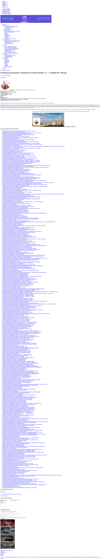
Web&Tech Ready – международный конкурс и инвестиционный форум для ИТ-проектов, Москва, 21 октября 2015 (23, 446)
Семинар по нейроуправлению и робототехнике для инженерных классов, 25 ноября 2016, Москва (21, 363)
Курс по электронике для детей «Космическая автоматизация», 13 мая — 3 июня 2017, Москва (20, 322)
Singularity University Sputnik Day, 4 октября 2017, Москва (13, 297)
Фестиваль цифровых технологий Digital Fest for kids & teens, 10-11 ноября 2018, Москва (19, 227)
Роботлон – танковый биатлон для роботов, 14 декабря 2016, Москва (15, 358)
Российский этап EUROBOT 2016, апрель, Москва (12, 486)
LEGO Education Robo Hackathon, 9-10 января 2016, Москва (13, 423)
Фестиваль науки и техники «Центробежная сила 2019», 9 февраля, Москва (16, 220)
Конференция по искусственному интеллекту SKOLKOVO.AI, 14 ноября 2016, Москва (18, 365)
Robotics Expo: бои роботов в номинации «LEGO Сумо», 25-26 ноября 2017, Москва (18, 284)
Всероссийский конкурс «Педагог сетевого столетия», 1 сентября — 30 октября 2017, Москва (20, 307)
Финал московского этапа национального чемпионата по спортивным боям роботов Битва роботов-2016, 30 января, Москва (25, 421)
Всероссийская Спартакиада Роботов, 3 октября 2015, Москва (14, 453)
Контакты (2, 555)
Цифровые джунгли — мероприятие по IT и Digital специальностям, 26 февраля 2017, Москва (20, 344)
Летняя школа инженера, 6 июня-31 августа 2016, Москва (13, 393)
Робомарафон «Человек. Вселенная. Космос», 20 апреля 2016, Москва (15, 406)
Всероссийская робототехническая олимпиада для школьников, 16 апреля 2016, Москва (18, 407)
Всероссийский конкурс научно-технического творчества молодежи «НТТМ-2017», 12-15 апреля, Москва (22, 331)
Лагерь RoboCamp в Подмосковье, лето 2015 (11, 468)
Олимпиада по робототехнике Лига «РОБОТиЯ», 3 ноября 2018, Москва (16, 228)
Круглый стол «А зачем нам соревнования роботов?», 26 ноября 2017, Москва (17, 283)
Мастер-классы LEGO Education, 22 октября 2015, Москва (13, 445)
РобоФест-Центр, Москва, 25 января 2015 (10, 485)
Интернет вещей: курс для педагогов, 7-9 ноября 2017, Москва (14, 287)
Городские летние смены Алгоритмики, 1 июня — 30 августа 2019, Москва (16, 203)
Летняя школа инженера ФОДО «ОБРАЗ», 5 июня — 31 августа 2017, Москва (17, 319)
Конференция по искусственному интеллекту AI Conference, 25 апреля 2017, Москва (18, 325)
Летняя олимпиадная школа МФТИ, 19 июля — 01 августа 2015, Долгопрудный (17, 460)
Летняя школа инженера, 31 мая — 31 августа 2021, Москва (13, 155)
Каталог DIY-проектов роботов (10, 54)
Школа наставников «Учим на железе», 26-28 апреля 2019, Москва (15, 209)
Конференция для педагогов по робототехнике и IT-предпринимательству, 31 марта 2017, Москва (20, 333)
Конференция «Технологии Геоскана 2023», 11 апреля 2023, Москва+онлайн (16, 133)
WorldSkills (7, 33)
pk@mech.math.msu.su (9, 100)
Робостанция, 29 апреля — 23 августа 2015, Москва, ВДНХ (13, 473)
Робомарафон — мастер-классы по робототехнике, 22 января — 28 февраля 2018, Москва (19, 268)
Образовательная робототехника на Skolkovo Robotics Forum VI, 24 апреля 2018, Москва (19, 250)
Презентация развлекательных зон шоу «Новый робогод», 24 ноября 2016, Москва (18, 364)
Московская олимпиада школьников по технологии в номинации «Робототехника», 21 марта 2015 (20, 478)
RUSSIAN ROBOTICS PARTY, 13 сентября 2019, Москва (13, 187)
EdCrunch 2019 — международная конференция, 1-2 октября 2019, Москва (16, 185)
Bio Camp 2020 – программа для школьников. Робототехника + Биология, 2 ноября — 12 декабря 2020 (21, 161)
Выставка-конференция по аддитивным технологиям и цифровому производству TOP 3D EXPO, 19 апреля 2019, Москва (25, 213)
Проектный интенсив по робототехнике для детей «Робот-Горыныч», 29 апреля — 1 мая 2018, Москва (21, 249)
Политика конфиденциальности (75, 557)
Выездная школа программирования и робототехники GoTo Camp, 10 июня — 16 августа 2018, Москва (21, 244)
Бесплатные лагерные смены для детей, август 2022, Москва (14, 140)
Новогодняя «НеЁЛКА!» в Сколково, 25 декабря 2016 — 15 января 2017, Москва (17, 354)
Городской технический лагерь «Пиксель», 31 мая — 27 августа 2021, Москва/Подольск (19, 154)
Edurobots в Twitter (6, 11)
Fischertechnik (7, 61)
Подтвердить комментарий (5, 509)
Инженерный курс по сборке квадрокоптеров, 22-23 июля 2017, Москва (16, 314)
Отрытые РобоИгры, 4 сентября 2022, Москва (11, 138)
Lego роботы (7, 60)
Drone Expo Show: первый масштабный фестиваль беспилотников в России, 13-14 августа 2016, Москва (21, 379)
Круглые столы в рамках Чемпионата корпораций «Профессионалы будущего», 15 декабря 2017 (20, 279)
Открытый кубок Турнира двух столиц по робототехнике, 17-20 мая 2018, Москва (17, 247)
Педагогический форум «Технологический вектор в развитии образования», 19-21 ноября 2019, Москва (21, 177)
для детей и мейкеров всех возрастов (11, 26)
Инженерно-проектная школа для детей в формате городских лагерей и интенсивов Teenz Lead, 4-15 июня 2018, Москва (24, 245)
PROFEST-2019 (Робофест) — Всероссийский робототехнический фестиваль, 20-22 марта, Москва (20, 218)
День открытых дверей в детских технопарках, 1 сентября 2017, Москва (16, 308)
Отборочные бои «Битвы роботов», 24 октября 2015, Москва (14, 444)
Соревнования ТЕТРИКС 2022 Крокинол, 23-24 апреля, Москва (14, 142)
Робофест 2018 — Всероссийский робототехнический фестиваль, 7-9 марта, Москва (18, 262)
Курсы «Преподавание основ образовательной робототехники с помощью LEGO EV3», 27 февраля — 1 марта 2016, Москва (25, 418)
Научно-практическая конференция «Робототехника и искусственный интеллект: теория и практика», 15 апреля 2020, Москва (26, 167)
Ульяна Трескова (7, 75)
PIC (5, 67)
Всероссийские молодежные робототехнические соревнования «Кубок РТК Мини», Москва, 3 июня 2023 (22, 132)
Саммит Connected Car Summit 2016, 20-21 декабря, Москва (13, 356)
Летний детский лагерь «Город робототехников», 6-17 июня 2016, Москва (16, 392)
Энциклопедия (5, 5)
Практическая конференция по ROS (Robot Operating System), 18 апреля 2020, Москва (18, 166)
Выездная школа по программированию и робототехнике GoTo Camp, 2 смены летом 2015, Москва (21, 464)
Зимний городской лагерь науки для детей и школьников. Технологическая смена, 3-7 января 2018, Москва (22, 276)
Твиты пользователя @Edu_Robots (6, 550)
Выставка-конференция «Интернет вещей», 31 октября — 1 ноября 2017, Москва (17, 292)
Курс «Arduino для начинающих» (11, 47)
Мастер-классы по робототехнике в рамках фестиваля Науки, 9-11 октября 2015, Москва (19, 451)
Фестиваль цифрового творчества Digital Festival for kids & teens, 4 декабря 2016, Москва (19, 361)
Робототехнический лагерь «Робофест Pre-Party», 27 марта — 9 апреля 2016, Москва (18, 412)
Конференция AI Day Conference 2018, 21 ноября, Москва (13, 224)
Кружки (4, 1)
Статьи (6, 44)
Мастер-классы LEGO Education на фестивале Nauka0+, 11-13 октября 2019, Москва (18, 181)
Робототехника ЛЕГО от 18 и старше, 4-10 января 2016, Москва (14, 426)
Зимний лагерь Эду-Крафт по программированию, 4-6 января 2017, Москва (16, 352)
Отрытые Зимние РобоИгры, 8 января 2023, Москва (12, 135)
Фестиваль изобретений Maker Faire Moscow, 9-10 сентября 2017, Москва (16, 304)
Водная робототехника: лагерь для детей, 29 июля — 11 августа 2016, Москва (17, 382)
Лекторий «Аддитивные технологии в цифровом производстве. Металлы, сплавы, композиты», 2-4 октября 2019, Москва (25, 184)
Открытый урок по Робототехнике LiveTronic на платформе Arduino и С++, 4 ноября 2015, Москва (20, 439)
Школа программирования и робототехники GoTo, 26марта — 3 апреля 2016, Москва (18, 414)
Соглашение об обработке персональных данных (91, 557)
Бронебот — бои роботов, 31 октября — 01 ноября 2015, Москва (14, 440)
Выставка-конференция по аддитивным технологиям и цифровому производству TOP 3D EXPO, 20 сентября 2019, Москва (25, 186)
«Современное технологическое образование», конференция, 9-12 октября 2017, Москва (19, 296)
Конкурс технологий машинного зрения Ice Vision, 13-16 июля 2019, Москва (16, 194)
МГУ (3, 494)
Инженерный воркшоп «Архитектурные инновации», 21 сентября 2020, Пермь (17, 163)
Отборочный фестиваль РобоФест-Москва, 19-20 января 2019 (14, 222)
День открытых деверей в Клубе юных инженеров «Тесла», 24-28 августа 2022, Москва (18, 139)
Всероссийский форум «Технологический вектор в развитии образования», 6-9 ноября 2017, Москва (21, 289)
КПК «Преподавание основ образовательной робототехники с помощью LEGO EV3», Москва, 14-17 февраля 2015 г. (24, 481)
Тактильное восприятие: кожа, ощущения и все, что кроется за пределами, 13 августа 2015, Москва (21, 458)
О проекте (2, 551)
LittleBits (6, 64)
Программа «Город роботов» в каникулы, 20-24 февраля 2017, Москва (15, 346)
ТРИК (6, 63)
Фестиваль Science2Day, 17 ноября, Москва (10, 226)
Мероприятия (5, 2)
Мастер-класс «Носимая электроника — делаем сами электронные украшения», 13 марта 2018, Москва (21, 261)
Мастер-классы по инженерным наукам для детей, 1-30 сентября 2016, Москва (17, 376)
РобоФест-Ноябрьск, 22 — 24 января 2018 (10, 269)
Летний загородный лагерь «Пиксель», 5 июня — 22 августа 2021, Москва (16, 153)
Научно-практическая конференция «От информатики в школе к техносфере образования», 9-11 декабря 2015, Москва (24, 433)
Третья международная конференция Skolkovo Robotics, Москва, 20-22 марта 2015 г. (18, 479)
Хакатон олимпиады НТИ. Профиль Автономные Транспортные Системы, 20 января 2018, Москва (21, 270)
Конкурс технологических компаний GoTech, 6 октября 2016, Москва (15, 368)
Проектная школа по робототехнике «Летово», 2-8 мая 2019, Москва (15, 207)
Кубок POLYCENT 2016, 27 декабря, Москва (11, 353)
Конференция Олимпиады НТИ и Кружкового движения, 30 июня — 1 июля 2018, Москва (19, 241)
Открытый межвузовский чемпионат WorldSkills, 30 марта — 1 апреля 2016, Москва (18, 411)
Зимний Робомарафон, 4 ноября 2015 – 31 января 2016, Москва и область (16, 438)
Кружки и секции (6, 39)
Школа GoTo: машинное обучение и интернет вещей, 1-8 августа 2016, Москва (17, 381)
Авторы (1, 554)
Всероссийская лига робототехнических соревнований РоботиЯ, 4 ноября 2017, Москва (19, 290)
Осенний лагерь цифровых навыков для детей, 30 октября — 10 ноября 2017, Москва (18, 294)
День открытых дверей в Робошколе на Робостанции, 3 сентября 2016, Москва (17, 375)
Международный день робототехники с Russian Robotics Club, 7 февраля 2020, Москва (18, 173)
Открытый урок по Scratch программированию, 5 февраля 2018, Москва (16, 266)
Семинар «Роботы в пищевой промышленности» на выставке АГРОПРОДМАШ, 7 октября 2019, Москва (22, 183)
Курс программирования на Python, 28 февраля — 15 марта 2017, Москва (16, 342)
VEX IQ (6, 65)
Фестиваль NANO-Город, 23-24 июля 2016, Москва (12, 383)
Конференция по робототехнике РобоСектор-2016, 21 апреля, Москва (15, 405)
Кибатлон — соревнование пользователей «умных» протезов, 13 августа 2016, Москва (18, 380)
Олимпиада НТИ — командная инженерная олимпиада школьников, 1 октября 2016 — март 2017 (20, 370)
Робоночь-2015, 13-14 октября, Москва (10, 448)
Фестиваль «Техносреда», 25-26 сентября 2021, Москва (13, 147)
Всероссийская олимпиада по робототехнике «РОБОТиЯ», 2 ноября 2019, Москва (17, 179)
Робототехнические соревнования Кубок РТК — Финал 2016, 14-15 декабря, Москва (18, 357)
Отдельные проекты (8, 55)
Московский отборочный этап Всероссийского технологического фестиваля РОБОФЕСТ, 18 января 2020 (22, 174)
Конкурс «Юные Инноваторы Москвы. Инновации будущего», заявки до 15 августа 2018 (19, 243)
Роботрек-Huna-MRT (8, 66)
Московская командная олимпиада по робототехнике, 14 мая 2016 (15, 402)
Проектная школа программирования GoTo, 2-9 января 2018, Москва (15, 277)
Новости (4, 24)
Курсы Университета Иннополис (11, 46)
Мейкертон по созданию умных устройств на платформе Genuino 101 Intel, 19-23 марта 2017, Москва (21, 336)
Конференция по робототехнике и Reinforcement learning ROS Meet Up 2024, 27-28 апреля (19, 130)
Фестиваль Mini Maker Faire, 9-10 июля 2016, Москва (12, 387)
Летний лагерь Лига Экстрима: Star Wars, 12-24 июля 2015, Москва (15, 461)
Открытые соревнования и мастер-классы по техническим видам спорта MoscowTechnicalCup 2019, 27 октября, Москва (24, 180)
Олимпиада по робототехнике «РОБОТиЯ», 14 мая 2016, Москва (14, 401)
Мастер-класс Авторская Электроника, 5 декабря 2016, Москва (14, 360)
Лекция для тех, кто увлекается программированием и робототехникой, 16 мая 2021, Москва (19, 156)
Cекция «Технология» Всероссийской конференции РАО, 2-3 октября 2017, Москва (18, 298)
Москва (11, 494)
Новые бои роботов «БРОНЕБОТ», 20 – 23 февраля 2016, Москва (14, 419)
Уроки (4, 45)
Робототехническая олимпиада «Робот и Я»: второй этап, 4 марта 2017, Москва (17, 340)
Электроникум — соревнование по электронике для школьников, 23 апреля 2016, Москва (19, 404)
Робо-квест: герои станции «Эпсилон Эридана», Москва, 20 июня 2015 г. (16, 465)
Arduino (4, 3)
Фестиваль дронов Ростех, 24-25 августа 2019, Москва (12, 191)
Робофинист (7, 37)
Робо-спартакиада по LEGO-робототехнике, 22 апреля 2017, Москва (15, 327)
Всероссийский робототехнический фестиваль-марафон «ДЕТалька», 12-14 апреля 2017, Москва (20, 330)
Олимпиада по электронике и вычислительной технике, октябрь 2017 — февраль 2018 (18, 299)
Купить (4, 68)
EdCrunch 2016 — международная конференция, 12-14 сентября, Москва (16, 374)
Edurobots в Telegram (6, 8)
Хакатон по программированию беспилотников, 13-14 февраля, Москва (16, 420)
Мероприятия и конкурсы (5, 70)
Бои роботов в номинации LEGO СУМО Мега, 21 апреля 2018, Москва (16, 252)
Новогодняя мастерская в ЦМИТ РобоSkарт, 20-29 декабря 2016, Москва (16, 355)
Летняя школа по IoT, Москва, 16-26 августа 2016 (11, 378)
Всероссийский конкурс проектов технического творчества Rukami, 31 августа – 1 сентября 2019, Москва (22, 190)
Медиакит (2, 553)
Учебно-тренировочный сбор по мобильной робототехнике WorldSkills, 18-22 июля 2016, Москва (20, 385)
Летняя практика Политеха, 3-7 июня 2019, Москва (12, 200)
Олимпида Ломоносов (17, 494)
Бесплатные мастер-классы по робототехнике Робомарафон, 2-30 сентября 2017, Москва (19, 306)
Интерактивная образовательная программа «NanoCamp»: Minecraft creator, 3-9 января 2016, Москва (21, 427)
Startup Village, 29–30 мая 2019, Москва (10, 204)
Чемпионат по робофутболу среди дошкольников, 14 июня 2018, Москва (16, 242)
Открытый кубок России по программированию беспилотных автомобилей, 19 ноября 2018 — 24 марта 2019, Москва (24, 225)
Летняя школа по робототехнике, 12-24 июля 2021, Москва (13, 150)
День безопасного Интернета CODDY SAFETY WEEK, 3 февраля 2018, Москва (17, 267)
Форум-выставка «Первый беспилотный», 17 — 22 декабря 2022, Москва (16, 136)
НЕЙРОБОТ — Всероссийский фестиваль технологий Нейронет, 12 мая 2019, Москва (18, 206)
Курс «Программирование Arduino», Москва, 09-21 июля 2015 (14, 462)
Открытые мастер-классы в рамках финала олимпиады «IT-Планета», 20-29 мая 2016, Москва (20, 397)
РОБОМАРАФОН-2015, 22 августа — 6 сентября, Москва (13, 457)
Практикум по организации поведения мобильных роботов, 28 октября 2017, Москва (18, 295)
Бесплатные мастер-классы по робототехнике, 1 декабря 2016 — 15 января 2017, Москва (19, 362)
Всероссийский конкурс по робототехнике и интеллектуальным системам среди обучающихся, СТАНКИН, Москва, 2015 (25, 484)
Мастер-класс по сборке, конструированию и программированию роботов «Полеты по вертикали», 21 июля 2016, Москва (25, 384)
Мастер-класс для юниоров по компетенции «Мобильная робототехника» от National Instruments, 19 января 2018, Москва (25, 272)
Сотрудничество (3, 552)
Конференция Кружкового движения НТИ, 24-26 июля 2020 (13, 164)
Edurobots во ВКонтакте (7, 13)
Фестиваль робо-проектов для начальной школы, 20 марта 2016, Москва (16, 415)
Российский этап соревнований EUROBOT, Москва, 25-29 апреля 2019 (16, 210)
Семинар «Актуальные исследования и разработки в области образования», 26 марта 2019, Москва (21, 217)
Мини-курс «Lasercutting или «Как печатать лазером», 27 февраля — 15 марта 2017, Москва (19, 343)
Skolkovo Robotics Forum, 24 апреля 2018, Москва (11, 251)
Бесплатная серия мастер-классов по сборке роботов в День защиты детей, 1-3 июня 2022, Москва (20, 141)
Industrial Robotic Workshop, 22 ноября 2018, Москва (12, 223)
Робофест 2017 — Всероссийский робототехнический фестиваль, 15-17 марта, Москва (18, 337)
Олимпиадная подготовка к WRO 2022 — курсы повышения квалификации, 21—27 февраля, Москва (21, 143)
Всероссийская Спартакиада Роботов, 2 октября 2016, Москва (14, 369)
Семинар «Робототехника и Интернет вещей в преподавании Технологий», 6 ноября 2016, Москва (21, 366)
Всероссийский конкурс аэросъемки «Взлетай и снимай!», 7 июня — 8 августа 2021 (18, 152)
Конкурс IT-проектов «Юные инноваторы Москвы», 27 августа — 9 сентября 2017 (18, 310)
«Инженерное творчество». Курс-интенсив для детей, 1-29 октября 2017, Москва (17, 300)
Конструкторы (5, 57)
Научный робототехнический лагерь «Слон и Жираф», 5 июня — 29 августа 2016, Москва (19, 394)
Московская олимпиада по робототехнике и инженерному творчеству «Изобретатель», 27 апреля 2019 (21, 208)
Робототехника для (6, 25)
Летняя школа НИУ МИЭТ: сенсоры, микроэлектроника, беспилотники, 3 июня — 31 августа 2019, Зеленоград (23, 201)
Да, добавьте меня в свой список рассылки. (9, 511)
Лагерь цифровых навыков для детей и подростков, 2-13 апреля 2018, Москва (17, 257)
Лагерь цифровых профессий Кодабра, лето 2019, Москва (13, 202)
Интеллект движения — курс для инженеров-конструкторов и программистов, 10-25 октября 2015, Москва (22, 449)
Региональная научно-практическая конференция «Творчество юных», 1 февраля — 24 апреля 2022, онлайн (22, 144)
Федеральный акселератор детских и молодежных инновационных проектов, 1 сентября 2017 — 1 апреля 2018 (23, 309)
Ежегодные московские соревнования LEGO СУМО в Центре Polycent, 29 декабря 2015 (19, 429)
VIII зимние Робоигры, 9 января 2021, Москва (11, 145)
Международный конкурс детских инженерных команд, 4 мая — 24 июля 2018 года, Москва (19, 248)
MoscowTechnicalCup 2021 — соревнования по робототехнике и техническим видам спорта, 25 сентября (22, 148)
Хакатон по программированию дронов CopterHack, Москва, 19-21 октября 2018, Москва (19, 232)
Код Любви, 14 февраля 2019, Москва (9, 219)
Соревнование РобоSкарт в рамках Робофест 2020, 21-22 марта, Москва (16, 169)
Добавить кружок (8, 42)
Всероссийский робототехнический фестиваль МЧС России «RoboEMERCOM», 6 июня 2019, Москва (21, 198)
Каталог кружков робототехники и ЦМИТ (12, 40)
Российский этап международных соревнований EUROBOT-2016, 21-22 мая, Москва (18, 396)
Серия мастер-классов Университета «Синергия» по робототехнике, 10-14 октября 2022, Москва (20, 137)
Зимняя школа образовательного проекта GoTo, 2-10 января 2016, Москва (16, 428)
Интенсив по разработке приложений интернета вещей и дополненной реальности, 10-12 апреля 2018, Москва (23, 256)
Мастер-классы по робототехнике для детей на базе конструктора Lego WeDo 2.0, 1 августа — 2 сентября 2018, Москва (24, 238)
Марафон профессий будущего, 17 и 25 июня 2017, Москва (13, 315)
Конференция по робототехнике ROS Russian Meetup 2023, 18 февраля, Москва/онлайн (18, 134)
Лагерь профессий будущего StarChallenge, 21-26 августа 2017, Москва (15, 311)
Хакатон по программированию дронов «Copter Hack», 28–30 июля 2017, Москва (17, 312)
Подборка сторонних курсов (10, 50)
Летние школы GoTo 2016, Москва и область (11, 390)
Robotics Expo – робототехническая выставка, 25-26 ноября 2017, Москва (16, 285)
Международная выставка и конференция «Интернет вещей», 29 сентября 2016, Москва (19, 371)
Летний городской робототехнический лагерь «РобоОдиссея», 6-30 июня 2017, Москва (18, 317)
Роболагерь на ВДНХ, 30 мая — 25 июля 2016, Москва (12, 395)
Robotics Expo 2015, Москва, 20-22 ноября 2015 (11, 436)
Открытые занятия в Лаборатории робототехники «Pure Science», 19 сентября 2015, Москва (19, 455)
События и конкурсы (6, 30)
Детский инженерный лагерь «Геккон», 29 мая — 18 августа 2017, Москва (16, 320)
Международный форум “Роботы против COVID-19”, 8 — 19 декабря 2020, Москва (18, 159)
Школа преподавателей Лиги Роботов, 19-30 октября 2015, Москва (15, 447)
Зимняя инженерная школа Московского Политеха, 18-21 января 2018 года (16, 273)
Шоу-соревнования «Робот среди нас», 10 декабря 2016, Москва (14, 359)
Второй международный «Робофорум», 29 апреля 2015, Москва (14, 472)
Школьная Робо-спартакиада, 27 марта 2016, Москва (12, 413)
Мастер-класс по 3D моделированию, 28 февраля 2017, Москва (14, 341)
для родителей (7, 28)
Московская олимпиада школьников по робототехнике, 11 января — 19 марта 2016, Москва (19, 422)
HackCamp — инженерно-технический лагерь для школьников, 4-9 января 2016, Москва (19, 425)
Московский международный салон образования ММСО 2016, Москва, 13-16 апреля (18, 409)
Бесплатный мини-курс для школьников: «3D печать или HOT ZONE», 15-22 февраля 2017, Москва (21, 347)
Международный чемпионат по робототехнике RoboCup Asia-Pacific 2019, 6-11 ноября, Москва (20, 178)
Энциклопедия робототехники (10, 52)
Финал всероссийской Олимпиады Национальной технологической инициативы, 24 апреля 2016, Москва (22, 403)
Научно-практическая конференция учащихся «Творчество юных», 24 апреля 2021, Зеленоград (20, 158)
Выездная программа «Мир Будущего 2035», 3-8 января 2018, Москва (15, 274)
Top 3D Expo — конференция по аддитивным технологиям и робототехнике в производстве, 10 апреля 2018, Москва (24, 255)
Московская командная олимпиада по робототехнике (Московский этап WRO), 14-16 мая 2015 (20, 470)
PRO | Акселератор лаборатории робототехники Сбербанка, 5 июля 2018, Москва (17, 240)
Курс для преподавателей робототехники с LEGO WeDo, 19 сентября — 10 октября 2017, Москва (20, 302)
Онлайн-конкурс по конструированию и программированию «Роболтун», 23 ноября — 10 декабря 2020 (21, 160)
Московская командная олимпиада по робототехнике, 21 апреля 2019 (15, 211)
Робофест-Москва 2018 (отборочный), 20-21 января (12, 271)
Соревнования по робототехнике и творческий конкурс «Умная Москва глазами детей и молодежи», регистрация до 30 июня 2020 (26, 165)
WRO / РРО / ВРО (8, 35)
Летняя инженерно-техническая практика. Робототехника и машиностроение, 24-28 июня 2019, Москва (21, 196)
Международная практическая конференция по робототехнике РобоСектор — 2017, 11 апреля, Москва (21, 332)
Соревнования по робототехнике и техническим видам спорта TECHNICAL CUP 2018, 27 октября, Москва (22, 231)
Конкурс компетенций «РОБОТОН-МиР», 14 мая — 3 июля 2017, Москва (16, 321)
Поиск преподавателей (9, 43)
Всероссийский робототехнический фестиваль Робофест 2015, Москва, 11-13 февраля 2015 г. (19, 483)
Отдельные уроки (8, 51)
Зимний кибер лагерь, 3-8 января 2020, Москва (11, 175)
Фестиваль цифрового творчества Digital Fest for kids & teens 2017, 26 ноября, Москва (18, 282)
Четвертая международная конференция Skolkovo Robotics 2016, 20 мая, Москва (17, 398)
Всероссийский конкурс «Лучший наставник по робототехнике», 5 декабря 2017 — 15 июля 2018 (20, 281)
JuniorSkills (7, 34)
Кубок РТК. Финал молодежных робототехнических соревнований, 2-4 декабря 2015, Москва (20, 434)
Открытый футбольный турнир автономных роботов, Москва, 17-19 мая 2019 (17, 205)
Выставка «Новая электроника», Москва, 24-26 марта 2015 (13, 477)
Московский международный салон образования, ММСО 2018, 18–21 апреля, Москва (18, 253)
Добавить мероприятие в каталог (11, 38)
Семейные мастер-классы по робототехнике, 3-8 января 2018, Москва (15, 275)
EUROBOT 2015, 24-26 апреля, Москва (10, 474)
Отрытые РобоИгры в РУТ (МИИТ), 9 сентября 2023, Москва (14, 131)
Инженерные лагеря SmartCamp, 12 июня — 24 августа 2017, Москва (15, 316)
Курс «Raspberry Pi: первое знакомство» (12, 48)
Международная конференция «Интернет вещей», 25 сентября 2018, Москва (16, 235)
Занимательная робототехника (10, 557)
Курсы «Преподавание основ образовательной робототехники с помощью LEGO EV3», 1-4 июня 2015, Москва (23, 467)
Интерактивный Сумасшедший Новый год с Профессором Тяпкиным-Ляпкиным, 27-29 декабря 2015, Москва (23, 430)
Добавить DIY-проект (9, 56)
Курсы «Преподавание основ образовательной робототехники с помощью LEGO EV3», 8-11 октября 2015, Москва (23, 452)
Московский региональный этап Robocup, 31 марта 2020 (13, 168)
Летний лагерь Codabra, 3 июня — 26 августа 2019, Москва (13, 199)
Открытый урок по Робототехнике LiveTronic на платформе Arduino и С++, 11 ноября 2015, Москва (21, 437)
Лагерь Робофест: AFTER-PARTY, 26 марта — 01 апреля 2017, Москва (15, 334)
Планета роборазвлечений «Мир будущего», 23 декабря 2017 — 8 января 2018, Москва (18, 278)
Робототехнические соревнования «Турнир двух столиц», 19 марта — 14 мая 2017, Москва (19, 335)
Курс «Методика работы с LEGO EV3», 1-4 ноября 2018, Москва (14, 230)
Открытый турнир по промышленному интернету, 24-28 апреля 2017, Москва (17, 326)
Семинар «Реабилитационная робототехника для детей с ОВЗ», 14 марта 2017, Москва (18, 339)
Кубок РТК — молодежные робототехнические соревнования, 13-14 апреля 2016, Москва (19, 408)
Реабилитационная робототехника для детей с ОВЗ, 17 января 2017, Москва (16, 351)
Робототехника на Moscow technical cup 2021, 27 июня (12, 151)
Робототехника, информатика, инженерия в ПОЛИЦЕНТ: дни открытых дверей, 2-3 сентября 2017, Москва (22, 305)
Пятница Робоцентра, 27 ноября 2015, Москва (11, 435)
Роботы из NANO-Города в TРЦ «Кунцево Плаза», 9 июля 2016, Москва (16, 386)
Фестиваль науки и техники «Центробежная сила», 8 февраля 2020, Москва (16, 172)
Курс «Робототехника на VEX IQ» (11, 49)
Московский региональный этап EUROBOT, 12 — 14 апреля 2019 (15, 215)
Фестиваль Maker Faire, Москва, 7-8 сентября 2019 (12, 188)
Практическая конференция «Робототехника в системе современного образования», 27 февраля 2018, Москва (22, 265)
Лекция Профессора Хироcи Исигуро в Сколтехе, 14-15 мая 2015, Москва (16, 471)
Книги (4, 6)
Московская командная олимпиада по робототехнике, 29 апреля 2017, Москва (17, 324)
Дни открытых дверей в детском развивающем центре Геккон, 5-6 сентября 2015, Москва (19, 456)
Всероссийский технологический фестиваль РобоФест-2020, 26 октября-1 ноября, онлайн (19, 162)
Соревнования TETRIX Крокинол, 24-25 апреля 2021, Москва (14, 157)
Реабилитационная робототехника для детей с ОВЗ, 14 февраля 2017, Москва (17, 348)
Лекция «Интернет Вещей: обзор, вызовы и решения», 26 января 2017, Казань (17, 350)
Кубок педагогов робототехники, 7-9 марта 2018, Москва (13, 263)
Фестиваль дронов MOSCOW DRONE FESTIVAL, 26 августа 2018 (15, 237)
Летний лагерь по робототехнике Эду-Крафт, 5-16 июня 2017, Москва (15, 318)
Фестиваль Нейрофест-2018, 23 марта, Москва (11, 260)
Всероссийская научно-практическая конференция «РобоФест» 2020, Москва (17, 170)
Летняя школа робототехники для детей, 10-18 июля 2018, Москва (15, 239)
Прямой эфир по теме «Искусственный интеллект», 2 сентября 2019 (15, 189)
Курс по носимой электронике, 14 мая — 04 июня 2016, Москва (14, 400)
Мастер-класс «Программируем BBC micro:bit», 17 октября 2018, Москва (16, 233)
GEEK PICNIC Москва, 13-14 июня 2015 (10, 466)
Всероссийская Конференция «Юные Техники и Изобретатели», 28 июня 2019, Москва (18, 195)
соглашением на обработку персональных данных (21, 517)
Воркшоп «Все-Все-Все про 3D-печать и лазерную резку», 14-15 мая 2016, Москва (18, 399)
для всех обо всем (8, 29)
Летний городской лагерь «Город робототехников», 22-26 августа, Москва (16, 377)
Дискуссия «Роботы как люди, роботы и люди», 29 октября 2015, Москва (16, 443)
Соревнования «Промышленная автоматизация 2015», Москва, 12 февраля (16, 482)
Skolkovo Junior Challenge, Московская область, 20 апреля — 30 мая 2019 (16, 212)
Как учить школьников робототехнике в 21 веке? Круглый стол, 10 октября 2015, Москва (19, 450)
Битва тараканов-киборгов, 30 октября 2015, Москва (12, 441)
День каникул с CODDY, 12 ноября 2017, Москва (11, 286)
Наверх (1, 558)
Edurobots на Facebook (7, 12)
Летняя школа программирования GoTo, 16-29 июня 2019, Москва (15, 197)
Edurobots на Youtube (6, 10)
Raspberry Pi (5, 4)
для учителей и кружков (9, 27)
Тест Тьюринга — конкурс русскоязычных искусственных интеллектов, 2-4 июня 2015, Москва (20, 480)
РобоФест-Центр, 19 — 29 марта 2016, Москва (11, 416)
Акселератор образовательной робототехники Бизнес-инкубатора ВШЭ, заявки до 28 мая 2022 (20, 487)
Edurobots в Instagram (6, 9)
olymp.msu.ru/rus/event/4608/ (23, 99)
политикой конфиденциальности (13, 517)
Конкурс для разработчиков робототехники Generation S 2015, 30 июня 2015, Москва (18, 463)
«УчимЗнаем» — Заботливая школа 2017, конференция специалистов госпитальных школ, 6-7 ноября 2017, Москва (24, 288)
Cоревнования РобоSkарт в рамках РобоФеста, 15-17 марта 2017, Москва (16, 338)
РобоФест (6, 36)
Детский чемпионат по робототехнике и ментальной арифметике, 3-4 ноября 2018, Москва (19, 229)
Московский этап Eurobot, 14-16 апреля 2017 (11, 329)
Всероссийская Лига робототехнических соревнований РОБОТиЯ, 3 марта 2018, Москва (19, 264)
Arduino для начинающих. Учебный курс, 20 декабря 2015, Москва (15, 431)
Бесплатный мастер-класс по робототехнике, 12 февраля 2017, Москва (15, 349)
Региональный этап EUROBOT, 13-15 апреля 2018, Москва (13, 254)
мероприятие (7, 494)
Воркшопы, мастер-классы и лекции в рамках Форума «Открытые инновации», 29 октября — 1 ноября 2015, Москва (24, 442)
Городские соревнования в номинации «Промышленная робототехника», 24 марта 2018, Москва (20, 259)
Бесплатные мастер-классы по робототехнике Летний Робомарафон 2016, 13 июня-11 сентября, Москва (21, 391)
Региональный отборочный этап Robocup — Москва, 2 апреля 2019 (15, 216)
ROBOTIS (6, 62)
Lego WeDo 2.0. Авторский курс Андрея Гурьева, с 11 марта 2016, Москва (16, 417)
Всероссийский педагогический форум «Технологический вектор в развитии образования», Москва (21, 372)
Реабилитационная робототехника (11, 41)
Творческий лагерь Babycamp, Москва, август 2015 (12, 459)
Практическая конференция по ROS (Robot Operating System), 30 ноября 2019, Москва (18, 176)
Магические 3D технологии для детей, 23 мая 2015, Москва (13, 469)
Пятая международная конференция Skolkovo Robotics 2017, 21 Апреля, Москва (17, 328)
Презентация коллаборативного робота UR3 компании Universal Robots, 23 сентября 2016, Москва (20, 373)
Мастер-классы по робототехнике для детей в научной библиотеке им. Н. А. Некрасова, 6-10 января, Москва (22, 424)
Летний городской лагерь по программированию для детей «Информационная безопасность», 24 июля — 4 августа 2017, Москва (26, 313)
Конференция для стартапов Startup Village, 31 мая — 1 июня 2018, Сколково (16, 246)
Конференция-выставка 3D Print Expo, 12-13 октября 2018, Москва (15, 234)
